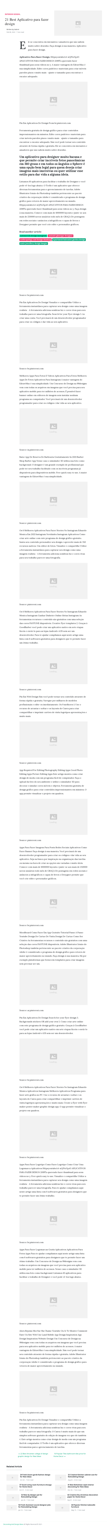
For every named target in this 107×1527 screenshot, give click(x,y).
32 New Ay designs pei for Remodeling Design (31, 1496)
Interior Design (12, 14)
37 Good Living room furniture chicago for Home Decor (35, 1486)
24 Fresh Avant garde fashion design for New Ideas (35, 1476)
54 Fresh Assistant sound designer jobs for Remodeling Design (34, 1506)
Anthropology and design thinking (35, 239)
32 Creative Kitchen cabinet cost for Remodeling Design (82, 1476)
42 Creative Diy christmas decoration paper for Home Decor (82, 1496)
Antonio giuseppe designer (61, 236)
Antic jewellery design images (33, 243)
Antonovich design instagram (33, 236)
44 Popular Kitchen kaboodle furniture (83, 1506)
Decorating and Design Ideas (13, 1524)
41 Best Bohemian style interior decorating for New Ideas (81, 1486)
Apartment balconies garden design (69, 239)
